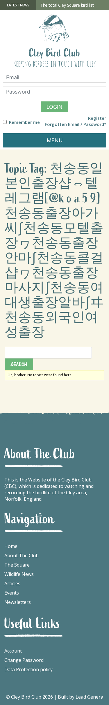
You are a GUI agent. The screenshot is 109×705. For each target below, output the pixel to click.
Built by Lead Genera (80, 697)
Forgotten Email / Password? (75, 124)
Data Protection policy (28, 669)
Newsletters (17, 602)
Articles (12, 583)
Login (54, 107)
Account (13, 650)
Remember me (24, 122)
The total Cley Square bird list (67, 5)
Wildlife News (19, 574)
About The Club (21, 555)
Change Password (24, 660)
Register (97, 118)
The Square (17, 564)
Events (11, 592)
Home (10, 546)
